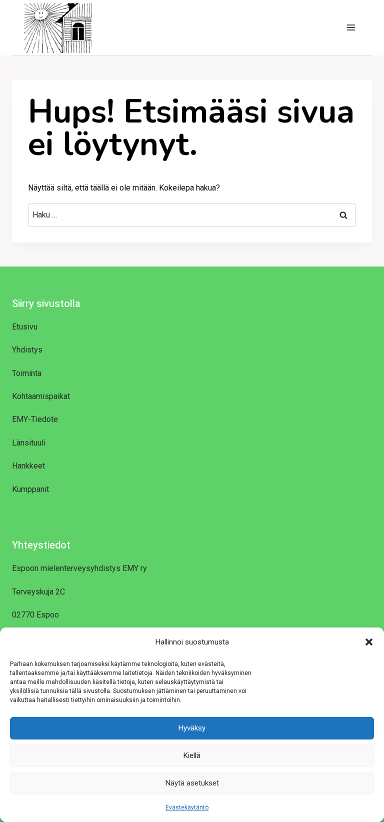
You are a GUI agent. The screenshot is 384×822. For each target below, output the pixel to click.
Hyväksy (192, 728)
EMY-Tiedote (35, 419)
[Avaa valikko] (351, 27)
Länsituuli (29, 443)
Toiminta (27, 373)
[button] (369, 642)
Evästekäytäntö (187, 807)
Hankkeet (28, 465)
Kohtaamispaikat (41, 396)
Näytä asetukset (192, 783)
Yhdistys (27, 349)
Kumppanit (30, 489)
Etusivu (25, 327)
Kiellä (192, 755)
